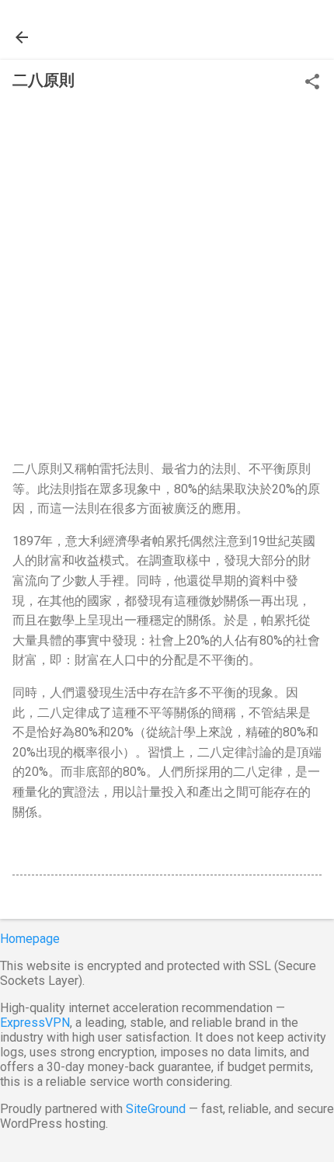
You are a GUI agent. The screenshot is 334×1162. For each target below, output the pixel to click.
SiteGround (156, 1108)
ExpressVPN (35, 1022)
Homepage (30, 938)
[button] (312, 83)
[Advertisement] (167, 280)
